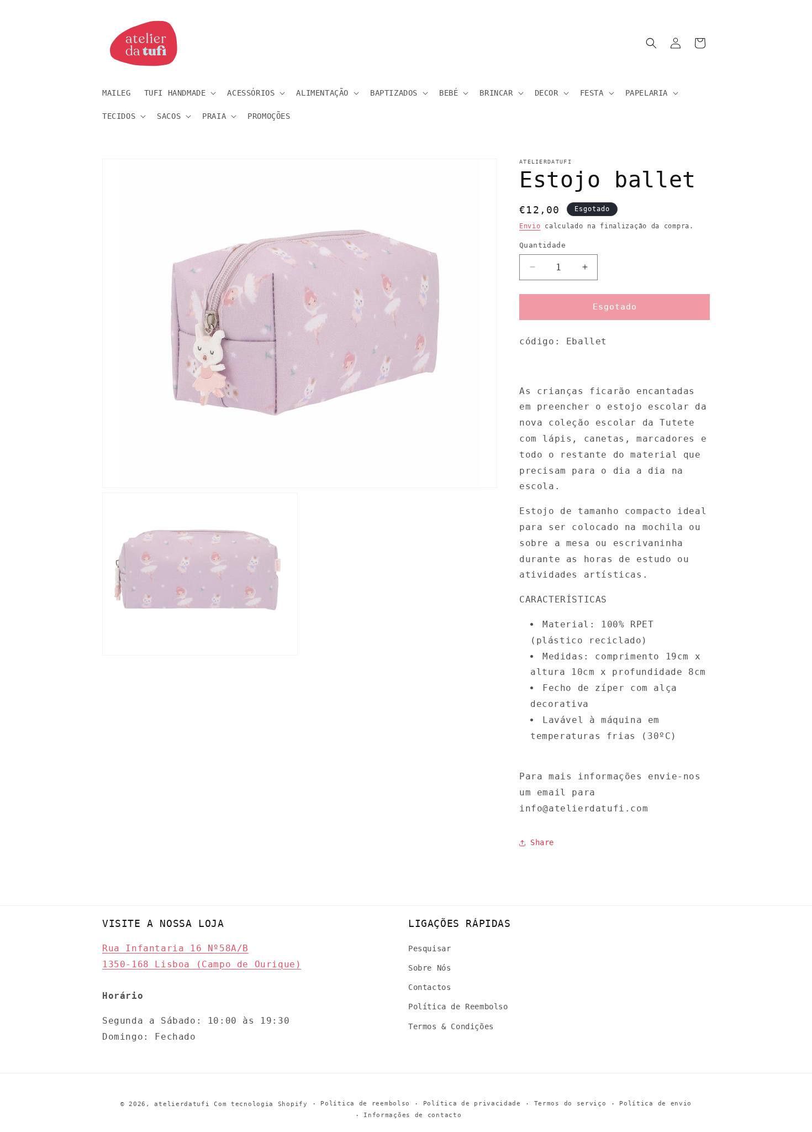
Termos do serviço (570, 1103)
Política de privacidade (472, 1103)
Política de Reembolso (458, 1007)
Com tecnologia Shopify (260, 1104)
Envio (530, 226)
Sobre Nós (429, 967)
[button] (179, 92)
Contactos (429, 987)
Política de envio (655, 1103)
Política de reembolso (365, 1103)
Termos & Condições (451, 1026)
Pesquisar (429, 948)
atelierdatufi (181, 1104)
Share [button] (542, 842)
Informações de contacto (412, 1114)
